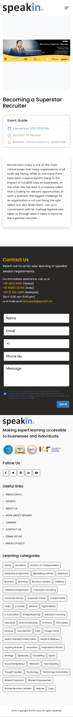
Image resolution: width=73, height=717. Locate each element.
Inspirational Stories (52, 647)
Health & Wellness (50, 639)
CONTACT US (13, 529)
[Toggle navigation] (68, 8)
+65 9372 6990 (12, 283)
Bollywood (63, 573)
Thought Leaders (13, 671)
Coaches (20, 606)
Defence (33, 606)
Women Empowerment (39, 680)
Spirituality (23, 655)
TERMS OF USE (14, 536)
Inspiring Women (13, 647)
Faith (37, 630)
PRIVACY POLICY (15, 543)
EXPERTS (11, 501)
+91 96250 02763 (14, 288)
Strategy (8, 655)
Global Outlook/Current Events (20, 639)
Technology (32, 671)
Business (19, 142)
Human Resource (37, 142)
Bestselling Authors (43, 573)
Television (34, 663)
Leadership (58, 142)
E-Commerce (11, 614)
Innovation (31, 647)
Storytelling (39, 655)
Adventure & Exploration (16, 573)
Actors (7, 565)
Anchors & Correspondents (44, 565)
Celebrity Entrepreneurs (16, 589)
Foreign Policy (52, 630)
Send (63, 404)
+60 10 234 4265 (13, 292)
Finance (8, 630)
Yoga (51, 688)
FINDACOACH (14, 494)
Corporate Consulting (44, 589)
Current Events (57, 598)
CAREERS (11, 522)
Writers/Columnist (14, 680)
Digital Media (49, 606)
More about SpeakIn (19, 515)
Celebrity (59, 581)
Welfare (40, 688)
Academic (20, 565)
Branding (23, 581)
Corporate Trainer (36, 598)
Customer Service (13, 598)
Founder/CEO (24, 630)
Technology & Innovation (56, 671)
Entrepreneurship (31, 614)
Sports (52, 655)
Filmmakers (62, 622)
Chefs (7, 606)
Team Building (51, 663)
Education (9, 622)
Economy (47, 622)
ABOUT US (12, 508)
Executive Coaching (55, 614)
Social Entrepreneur (14, 663)
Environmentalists (28, 622)
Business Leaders (41, 581)
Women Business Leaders (18, 688)
